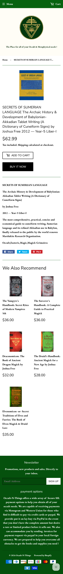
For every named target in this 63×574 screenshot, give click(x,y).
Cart (58, 4)
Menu (9, 4)
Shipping (23, 145)
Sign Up (53, 481)
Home (5, 59)
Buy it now (18, 166)
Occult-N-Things (23, 555)
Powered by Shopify (43, 555)
